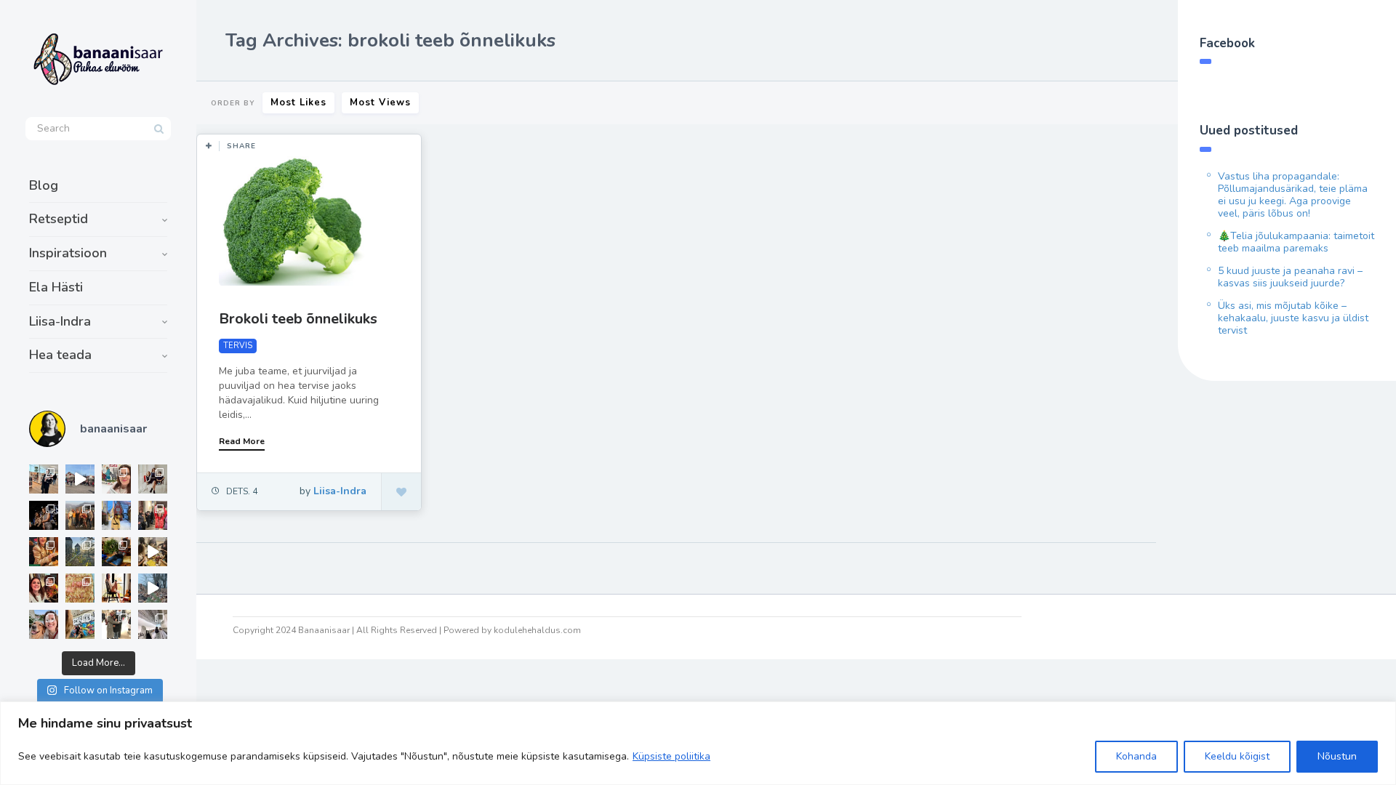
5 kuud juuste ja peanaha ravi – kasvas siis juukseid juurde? (1290, 277)
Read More (242, 441)
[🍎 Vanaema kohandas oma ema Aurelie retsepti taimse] (80, 588)
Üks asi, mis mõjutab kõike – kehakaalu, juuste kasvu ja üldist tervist (1293, 318)
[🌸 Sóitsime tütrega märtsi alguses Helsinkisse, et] (80, 479)
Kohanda (1136, 756)
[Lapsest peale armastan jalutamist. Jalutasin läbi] (152, 588)
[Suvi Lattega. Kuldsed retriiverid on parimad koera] (43, 624)
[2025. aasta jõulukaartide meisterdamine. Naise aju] (152, 551)
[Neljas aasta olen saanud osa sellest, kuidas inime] (152, 515)
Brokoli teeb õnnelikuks (298, 319)
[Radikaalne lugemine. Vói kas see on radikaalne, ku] (116, 479)
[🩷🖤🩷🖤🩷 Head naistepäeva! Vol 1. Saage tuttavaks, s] (43, 515)
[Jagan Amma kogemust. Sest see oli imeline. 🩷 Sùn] (116, 624)
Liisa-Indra (60, 321)
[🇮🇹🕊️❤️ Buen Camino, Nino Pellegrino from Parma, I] (80, 515)
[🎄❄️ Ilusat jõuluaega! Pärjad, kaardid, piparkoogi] (116, 551)
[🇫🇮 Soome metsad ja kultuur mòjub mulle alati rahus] (152, 624)
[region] (698, 743)
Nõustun (1337, 756)
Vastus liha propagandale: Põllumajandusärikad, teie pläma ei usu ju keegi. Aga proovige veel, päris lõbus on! (1293, 194)
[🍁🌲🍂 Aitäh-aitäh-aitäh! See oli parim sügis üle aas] (116, 588)
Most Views (380, 102)
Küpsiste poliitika (671, 756)
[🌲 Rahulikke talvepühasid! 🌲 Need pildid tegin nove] (80, 551)
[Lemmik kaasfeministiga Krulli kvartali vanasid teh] (80, 624)
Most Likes (298, 102)
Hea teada (60, 354)
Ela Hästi (56, 287)
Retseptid (58, 219)
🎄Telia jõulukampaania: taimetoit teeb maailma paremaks (1296, 242)
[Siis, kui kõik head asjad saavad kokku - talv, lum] (116, 515)
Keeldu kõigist (1237, 756)
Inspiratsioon (68, 253)
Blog (43, 185)
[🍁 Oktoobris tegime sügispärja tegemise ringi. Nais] (43, 588)
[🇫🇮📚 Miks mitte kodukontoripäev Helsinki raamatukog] (43, 479)
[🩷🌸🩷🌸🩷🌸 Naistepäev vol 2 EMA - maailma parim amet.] (152, 479)
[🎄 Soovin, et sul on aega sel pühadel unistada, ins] (43, 551)
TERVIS (237, 345)
